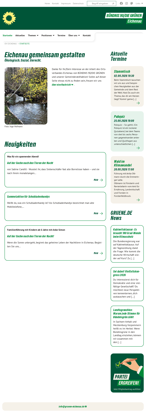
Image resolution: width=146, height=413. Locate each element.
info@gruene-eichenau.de (71, 406)
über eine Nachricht (61, 84)
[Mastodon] (132, 3)
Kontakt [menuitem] (87, 35)
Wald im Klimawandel (123, 163)
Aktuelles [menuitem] (20, 35)
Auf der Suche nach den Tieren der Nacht (30, 163)
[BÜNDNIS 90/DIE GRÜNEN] (9, 18)
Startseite (24, 43)
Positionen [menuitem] (46, 35)
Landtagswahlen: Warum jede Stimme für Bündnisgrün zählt (126, 313)
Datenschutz (78, 3)
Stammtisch (122, 71)
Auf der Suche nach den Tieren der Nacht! (30, 236)
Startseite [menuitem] (7, 35)
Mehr (96, 179)
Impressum (66, 3)
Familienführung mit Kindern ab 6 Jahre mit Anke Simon (36, 229)
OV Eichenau (11, 43)
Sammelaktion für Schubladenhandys (28, 196)
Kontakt (55, 3)
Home (47, 3)
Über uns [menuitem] (72, 35)
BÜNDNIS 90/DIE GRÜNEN (124, 15)
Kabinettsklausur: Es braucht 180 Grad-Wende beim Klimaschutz (127, 233)
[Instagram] (126, 3)
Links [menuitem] (138, 3)
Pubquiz (119, 116)
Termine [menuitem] (61, 35)
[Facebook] (121, 3)
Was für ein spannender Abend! (23, 156)
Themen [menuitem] (32, 35)
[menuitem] (47, 3)
